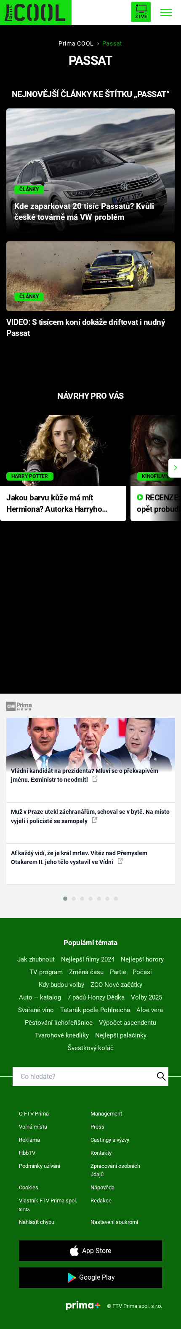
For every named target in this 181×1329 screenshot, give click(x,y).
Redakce (101, 1200)
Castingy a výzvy (109, 1140)
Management (106, 1113)
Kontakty (101, 1153)
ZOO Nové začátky (116, 985)
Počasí (142, 972)
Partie (118, 972)
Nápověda (102, 1187)
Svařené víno (36, 1010)
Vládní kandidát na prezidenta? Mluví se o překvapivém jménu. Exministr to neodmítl (84, 775)
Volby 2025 (146, 997)
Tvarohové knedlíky (62, 1035)
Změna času (86, 972)
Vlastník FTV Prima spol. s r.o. (48, 1204)
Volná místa (33, 1127)
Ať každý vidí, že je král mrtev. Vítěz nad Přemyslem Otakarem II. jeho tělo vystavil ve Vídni (79, 857)
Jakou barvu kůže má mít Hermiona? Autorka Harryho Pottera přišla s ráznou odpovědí (54, 504)
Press (97, 1127)
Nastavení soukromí (114, 1222)
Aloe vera (149, 1010)
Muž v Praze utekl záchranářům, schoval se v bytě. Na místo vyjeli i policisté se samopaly (90, 816)
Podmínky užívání (39, 1166)
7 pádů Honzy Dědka (96, 997)
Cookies (28, 1187)
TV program (46, 972)
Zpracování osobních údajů (115, 1170)
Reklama (29, 1140)
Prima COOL (76, 43)
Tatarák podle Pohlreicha (95, 1010)
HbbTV (27, 1153)
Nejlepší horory (142, 959)
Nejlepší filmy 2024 (87, 959)
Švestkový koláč (91, 1048)
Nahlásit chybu (36, 1222)
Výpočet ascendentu (127, 1022)
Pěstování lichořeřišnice (59, 1022)
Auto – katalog (40, 997)
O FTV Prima (34, 1113)
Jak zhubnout (36, 959)
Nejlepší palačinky (120, 1035)
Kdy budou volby (61, 985)
